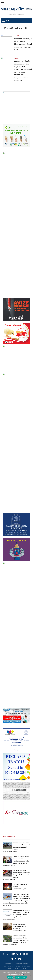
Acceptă (10, 977)
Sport (23, 966)
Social (4, 966)
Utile (28, 966)
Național (17, 966)
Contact (9, 968)
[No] (31, 975)
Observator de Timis (16, 956)
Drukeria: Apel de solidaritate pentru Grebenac (19, 926)
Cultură (16, 58)
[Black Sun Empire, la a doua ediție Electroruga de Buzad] (6, 38)
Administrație (8, 964)
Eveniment (18, 964)
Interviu (10, 966)
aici (24, 974)
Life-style (17, 36)
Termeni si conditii (20, 977)
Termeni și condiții (20, 968)
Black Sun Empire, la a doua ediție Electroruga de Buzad (23, 41)
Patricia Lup (18, 80)
